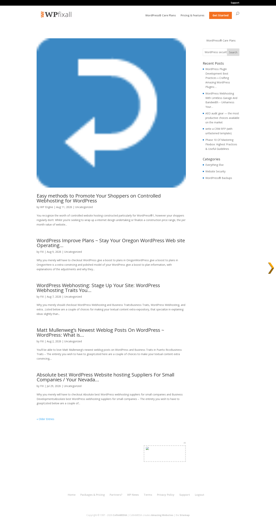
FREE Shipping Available (164, 458)
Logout (199, 494)
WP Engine (46, 207)
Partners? (116, 494)
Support (235, 3)
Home (71, 494)
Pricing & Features (192, 15)
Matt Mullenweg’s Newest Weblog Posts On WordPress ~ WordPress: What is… (100, 332)
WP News (133, 494)
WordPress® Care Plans (160, 15)
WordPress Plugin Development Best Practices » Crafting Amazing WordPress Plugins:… (217, 78)
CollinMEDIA (120, 515)
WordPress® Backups (218, 178)
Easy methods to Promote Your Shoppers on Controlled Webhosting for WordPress (99, 198)
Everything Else (214, 165)
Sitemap (185, 515)
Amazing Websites (162, 515)
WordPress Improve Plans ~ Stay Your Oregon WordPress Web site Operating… (111, 243)
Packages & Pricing (92, 494)
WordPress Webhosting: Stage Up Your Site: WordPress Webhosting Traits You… (98, 287)
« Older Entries (45, 419)
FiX (42, 251)
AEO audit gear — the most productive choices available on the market (222, 118)
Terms (148, 494)
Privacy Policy (165, 494)
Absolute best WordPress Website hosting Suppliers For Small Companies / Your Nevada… (105, 377)
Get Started (220, 15)
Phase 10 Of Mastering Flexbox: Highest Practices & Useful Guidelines (221, 144)
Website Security (215, 171)
